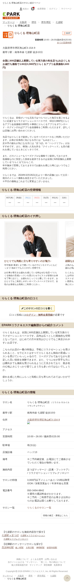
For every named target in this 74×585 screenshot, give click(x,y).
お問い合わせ (51, 559)
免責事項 (58, 565)
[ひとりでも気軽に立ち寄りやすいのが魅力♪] (31, 239)
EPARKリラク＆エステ (11, 15)
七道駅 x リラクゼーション (32, 535)
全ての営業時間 (64, 43)
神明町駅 (40, 547)
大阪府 (23, 22)
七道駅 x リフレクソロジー (15, 539)
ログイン (53, 9)
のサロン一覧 (39, 507)
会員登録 (41, 9)
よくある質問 (36, 559)
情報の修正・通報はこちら (55, 515)
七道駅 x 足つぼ (10, 535)
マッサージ (9, 22)
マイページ (66, 9)
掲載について (22, 559)
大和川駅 (30, 547)
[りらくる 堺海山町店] (36, 93)
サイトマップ (36, 565)
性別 (25, 9)
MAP (68, 33)
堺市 (33, 22)
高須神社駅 (8, 547)
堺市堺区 (46, 22)
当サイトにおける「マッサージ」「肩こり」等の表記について (37, 562)
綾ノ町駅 (19, 547)
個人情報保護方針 (19, 565)
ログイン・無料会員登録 (39, 314)
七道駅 (59, 22)
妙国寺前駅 (52, 547)
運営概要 (48, 565)
